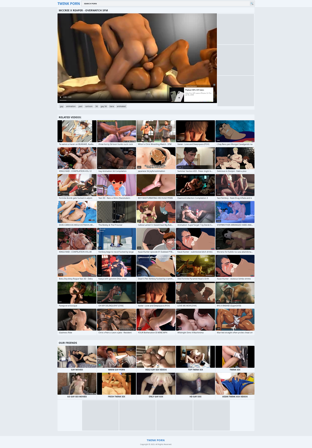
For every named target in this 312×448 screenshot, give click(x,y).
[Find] (252, 3)
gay (61, 106)
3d (96, 106)
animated (121, 106)
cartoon (89, 106)
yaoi (80, 106)
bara (112, 106)
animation (71, 106)
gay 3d (104, 106)
